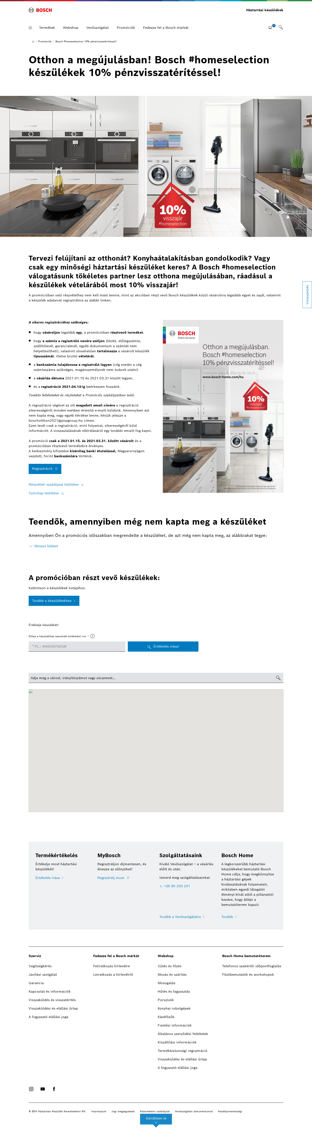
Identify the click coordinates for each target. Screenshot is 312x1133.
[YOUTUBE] (42, 1089)
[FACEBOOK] (54, 1089)
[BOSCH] (40, 10)
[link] (280, 28)
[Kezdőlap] (33, 41)
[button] (30, 28)
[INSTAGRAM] (31, 1089)
